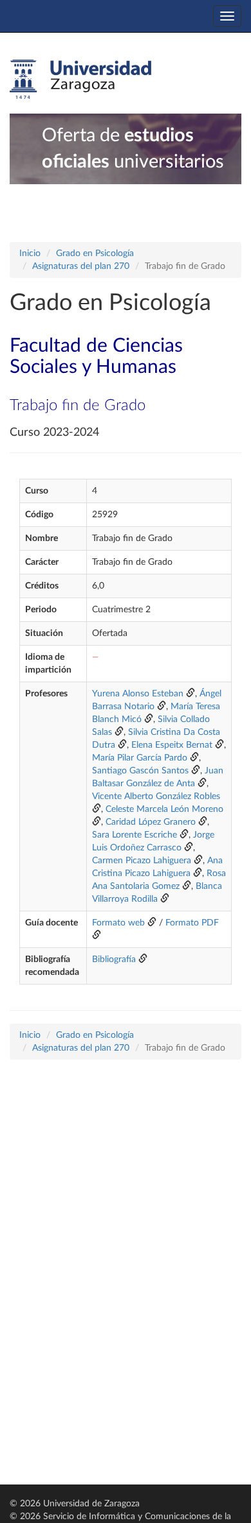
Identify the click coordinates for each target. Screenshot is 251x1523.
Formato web (118, 922)
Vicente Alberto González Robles (156, 796)
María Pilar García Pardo (139, 757)
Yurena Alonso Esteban (137, 693)
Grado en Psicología (95, 253)
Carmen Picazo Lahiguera (141, 860)
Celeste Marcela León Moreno (164, 809)
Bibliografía (114, 959)
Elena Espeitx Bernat (171, 745)
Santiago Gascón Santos (140, 770)
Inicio (30, 253)
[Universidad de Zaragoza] (80, 79)
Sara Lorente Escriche (134, 834)
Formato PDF (192, 922)
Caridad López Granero (151, 822)
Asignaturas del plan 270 (80, 266)
